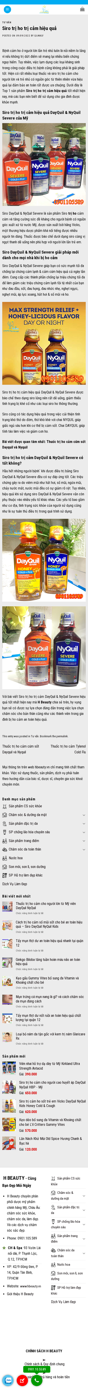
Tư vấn (6, 22)
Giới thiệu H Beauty (20, 1294)
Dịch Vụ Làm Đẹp (14, 884)
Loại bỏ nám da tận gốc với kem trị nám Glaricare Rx (50, 1036)
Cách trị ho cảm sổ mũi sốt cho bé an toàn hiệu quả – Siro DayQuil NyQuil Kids (49, 924)
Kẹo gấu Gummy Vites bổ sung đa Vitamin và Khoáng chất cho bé (47, 980)
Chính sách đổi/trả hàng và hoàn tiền (44, 1377)
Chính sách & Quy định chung (44, 1364)
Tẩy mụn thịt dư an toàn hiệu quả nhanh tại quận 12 (49, 943)
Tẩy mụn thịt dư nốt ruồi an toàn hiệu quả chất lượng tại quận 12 (48, 1017)
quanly (38, 35)
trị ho (72, 213)
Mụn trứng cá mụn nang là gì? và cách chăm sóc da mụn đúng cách (50, 999)
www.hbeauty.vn (30, 1286)
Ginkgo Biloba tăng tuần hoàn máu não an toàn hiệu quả (48, 961)
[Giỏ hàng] (82, 9)
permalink (62, 736)
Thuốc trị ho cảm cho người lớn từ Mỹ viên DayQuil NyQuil (46, 906)
